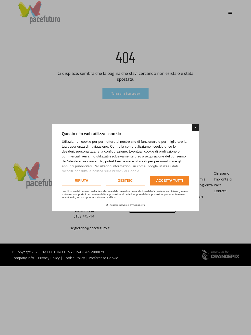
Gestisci (126, 180)
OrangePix (139, 205)
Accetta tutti (169, 180)
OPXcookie (112, 205)
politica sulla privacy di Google (115, 171)
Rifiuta (81, 180)
